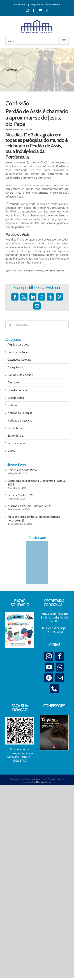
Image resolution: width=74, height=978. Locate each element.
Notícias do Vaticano (54, 270)
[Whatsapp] (60, 667)
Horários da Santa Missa (22, 470)
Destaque (13, 382)
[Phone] (54, 688)
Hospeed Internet (44, 782)
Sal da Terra (15, 428)
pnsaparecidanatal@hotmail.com (45, 4)
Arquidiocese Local (19, 344)
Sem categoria (16, 443)
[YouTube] (49, 667)
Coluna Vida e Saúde (20, 375)
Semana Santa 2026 (20, 495)
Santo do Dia (16, 435)
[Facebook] (59, 656)
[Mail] (59, 677)
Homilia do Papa (18, 390)
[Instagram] (48, 656)
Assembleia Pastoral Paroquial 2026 (29, 506)
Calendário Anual (18, 352)
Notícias (39, 270)
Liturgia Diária (16, 397)
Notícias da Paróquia (20, 412)
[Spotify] (48, 677)
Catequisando (16, 367)
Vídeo (11, 451)
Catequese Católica (19, 359)
